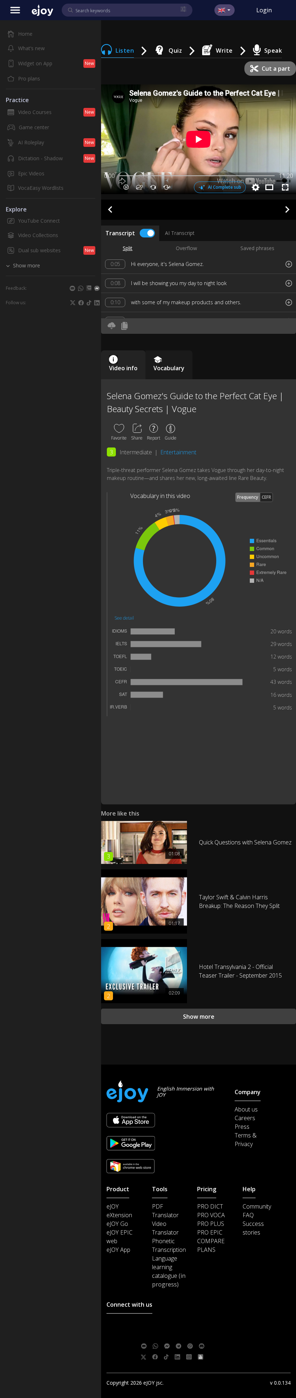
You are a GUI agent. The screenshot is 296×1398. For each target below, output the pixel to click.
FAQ (248, 1215)
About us (246, 1109)
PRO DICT (210, 1206)
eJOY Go (117, 1224)
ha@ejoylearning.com (187, 1335)
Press (242, 1127)
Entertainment (178, 452)
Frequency (247, 497)
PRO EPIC (209, 1232)
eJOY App (118, 1250)
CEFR (266, 497)
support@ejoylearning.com (191, 1324)
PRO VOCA (211, 1215)
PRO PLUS (210, 1224)
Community (257, 1206)
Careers (245, 1118)
